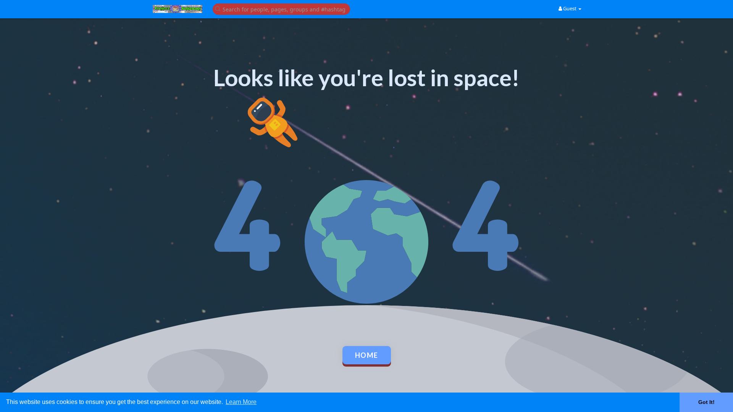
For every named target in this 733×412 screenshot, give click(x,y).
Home (366, 355)
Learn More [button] (241, 402)
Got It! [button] (706, 402)
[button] (281, 8)
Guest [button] (570, 8)
